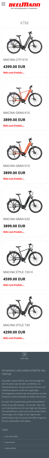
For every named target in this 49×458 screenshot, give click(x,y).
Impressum (10, 442)
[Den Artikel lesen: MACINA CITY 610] (24, 42)
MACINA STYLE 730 (16, 325)
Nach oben (24, 358)
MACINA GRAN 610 (16, 113)
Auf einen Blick (11, 436)
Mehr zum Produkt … (13, 72)
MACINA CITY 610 (15, 59)
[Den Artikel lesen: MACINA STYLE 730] (24, 307)
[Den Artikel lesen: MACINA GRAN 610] (24, 95)
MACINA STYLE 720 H (18, 272)
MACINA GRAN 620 (16, 219)
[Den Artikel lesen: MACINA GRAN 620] (24, 201)
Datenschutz (10, 448)
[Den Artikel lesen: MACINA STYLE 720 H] (24, 254)
